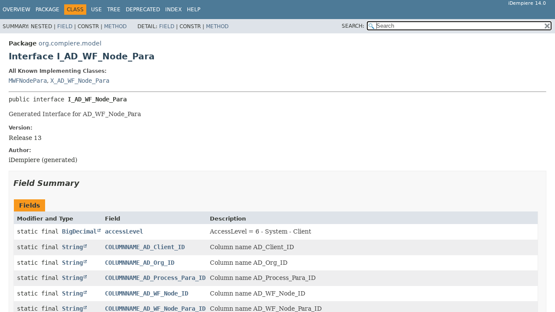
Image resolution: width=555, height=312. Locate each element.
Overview (16, 9)
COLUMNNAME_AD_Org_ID (139, 262)
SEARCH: (353, 26)
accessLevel (124, 231)
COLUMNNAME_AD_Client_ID (145, 247)
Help (193, 9)
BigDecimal (79, 231)
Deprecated (143, 9)
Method (115, 26)
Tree (114, 9)
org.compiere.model (70, 43)
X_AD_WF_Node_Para (79, 80)
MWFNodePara (28, 80)
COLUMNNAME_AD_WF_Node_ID (146, 293)
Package (47, 9)
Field (64, 26)
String (72, 247)
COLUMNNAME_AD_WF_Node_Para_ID (155, 308)
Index (173, 9)
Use (96, 9)
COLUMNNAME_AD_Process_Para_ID (155, 277)
